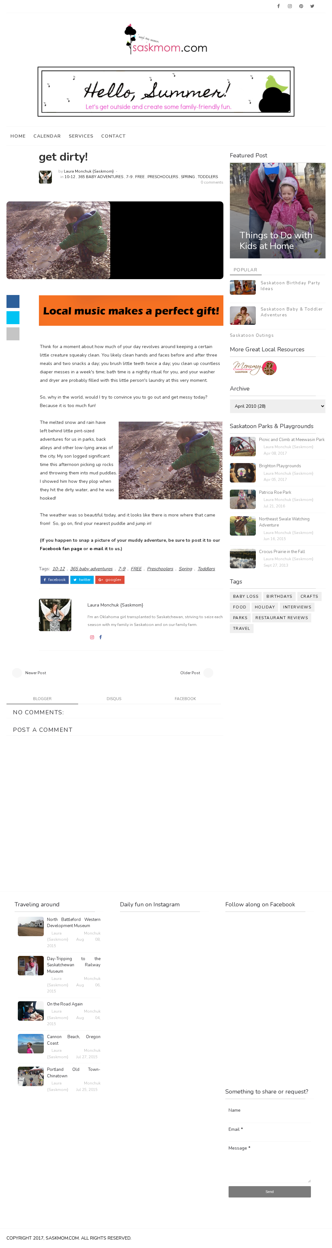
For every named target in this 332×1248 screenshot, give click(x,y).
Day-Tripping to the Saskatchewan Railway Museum (74, 965)
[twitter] (312, 6)
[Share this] (12, 301)
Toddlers (208, 176)
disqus (114, 698)
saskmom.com (62, 1238)
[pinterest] (301, 6)
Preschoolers (163, 176)
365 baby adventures (100, 176)
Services (81, 136)
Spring (188, 176)
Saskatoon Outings (252, 335)
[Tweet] (12, 317)
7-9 (129, 176)
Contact (113, 136)
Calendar (47, 136)
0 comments (212, 182)
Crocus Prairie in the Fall (282, 552)
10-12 (70, 176)
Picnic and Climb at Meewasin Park (292, 440)
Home (18, 136)
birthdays (279, 596)
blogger (42, 698)
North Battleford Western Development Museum (74, 923)
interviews (297, 607)
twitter (84, 579)
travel (241, 628)
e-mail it (98, 549)
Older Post (190, 672)
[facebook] (278, 6)
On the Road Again (65, 1004)
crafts (309, 596)
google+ (112, 579)
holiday (265, 607)
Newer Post (35, 672)
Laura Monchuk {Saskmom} (89, 171)
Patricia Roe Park (275, 492)
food (240, 607)
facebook (56, 579)
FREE (140, 176)
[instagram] (290, 6)
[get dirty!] (58, 240)
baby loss (246, 596)
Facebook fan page (61, 549)
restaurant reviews (281, 617)
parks (240, 617)
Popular (246, 270)
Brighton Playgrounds (280, 466)
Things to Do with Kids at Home (276, 241)
